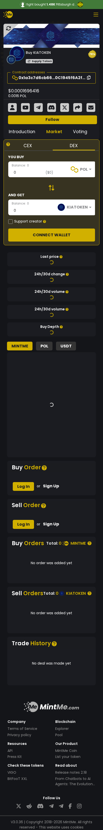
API (10, 750)
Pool (58, 734)
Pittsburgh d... (66, 4)
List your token (67, 756)
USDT (66, 346)
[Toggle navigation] (96, 14)
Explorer (62, 728)
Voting (80, 132)
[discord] (40, 806)
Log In (23, 486)
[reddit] (29, 806)
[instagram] (79, 806)
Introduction (22, 132)
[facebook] (70, 806)
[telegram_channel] (61, 806)
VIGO (12, 772)
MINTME (20, 346)
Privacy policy (19, 734)
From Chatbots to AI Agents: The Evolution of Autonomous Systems (74, 786)
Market (54, 132)
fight (30, 5)
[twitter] (18, 806)
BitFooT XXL (17, 778)
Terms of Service (22, 728)
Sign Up (51, 486)
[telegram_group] (51, 806)
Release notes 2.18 (71, 772)
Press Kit (15, 756)
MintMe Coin (66, 750)
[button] (92, 54)
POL (44, 346)
